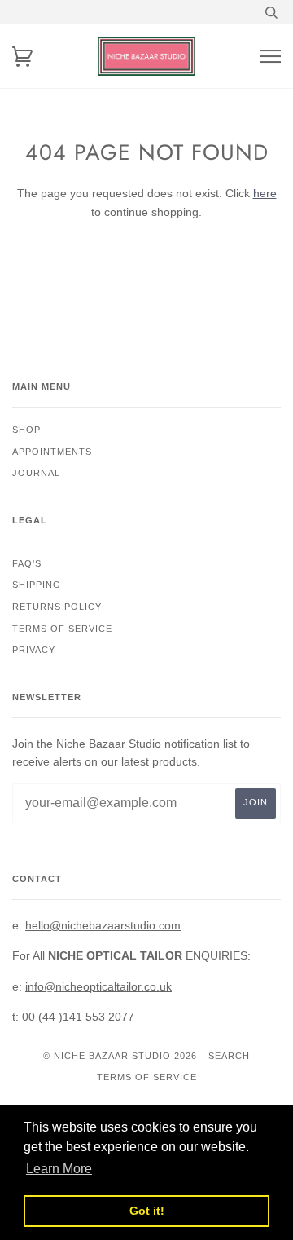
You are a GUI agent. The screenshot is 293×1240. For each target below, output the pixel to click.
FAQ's (27, 563)
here (265, 193)
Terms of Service (147, 1077)
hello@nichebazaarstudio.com (103, 925)
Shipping (36, 584)
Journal (36, 473)
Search (229, 1056)
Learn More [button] (59, 1169)
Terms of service (62, 628)
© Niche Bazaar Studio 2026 (120, 1056)
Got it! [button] (146, 1210)
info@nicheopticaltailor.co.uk (98, 986)
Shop (26, 430)
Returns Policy (57, 606)
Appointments (52, 452)
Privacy (33, 650)
